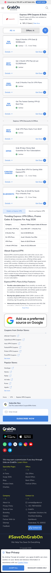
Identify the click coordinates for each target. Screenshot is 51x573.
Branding (6, 512)
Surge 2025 (7, 477)
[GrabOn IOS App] (25, 436)
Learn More (22, 462)
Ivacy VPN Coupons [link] (10, 343)
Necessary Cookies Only (37, 568)
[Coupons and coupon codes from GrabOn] (13, 8)
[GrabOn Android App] (10, 436)
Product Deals (8, 483)
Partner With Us (9, 519)
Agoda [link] (6, 387)
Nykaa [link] (6, 376)
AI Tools (6, 473)
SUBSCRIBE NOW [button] (25, 418)
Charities (6, 487)
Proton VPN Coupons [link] (11, 351)
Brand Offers (30, 477)
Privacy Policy (8, 506)
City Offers (30, 473)
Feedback (6, 526)
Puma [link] (6, 383)
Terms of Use (8, 509)
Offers (30, 30)
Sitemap (6, 523)
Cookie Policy (23, 562)
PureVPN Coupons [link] (10, 355)
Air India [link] (7, 380)
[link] (10, 445)
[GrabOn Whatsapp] (5, 445)
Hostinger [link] (7, 368)
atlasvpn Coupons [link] (10, 336)
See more (7, 358)
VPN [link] (11, 397)
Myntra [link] (6, 372)
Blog (4, 480)
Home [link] (5, 397)
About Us (6, 502)
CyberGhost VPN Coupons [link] (12, 340)
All (12, 30)
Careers (5, 516)
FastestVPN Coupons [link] (11, 347)
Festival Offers (31, 483)
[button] (45, 30)
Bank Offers (30, 480)
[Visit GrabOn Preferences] (25, 320)
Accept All (13, 568)
